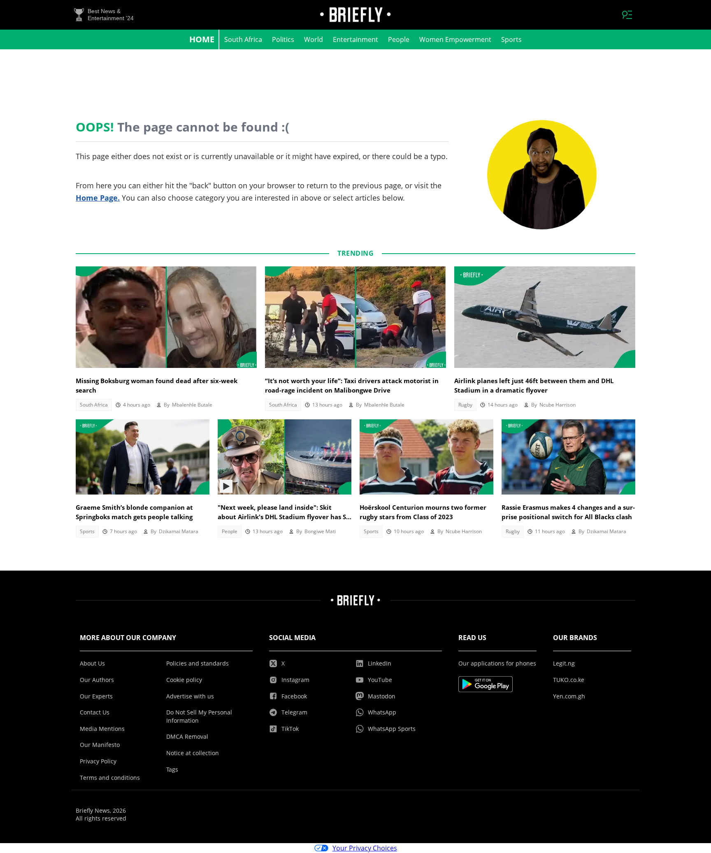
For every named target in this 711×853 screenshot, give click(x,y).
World (313, 39)
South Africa (243, 39)
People (398, 39)
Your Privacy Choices (364, 848)
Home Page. (98, 198)
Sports (511, 39)
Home (201, 39)
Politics (283, 39)
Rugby (465, 404)
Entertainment (355, 39)
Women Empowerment (455, 39)
